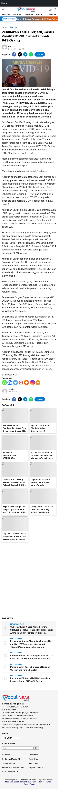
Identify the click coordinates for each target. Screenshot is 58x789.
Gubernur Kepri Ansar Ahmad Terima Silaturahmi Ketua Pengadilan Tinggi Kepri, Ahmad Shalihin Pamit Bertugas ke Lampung (31, 630)
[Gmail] (20, 382)
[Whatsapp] (4, 382)
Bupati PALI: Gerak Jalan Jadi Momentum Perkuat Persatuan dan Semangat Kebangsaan (15, 538)
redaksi (11, 46)
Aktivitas (6, 14)
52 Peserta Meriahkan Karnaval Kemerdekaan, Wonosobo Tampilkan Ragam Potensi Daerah (42, 456)
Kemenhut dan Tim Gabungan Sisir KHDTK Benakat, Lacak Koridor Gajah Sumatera (31, 657)
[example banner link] (16, 701)
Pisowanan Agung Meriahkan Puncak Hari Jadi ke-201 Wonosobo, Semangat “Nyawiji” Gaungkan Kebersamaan (31, 644)
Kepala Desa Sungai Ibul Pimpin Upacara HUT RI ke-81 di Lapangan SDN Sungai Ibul (14, 510)
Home (4, 27)
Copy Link (40, 54)
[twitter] (20, 54)
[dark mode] (50, 9)
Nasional (13, 27)
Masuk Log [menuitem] (6, 3)
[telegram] (25, 54)
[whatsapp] (31, 54)
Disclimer (51, 14)
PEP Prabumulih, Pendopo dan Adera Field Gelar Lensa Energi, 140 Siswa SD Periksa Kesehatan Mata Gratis (14, 431)
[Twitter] (15, 382)
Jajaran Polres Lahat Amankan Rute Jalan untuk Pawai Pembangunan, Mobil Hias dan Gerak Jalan (41, 485)
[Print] (26, 382)
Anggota (17, 14)
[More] (37, 382)
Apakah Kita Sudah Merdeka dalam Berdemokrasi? (40, 428)
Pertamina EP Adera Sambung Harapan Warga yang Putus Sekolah (30, 668)
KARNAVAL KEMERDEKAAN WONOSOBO (10, 455)
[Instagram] (32, 382)
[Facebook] (9, 382)
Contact (40, 14)
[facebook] (14, 54)
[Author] (4, 47)
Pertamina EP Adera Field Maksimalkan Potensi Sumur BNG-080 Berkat (30, 679)
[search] (55, 9)
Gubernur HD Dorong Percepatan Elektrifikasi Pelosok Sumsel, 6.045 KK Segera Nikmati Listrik (15, 483)
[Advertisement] (29, 575)
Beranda (29, 14)
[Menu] (3, 9)
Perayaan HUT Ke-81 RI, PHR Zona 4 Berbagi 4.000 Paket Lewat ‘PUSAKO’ (42, 510)
